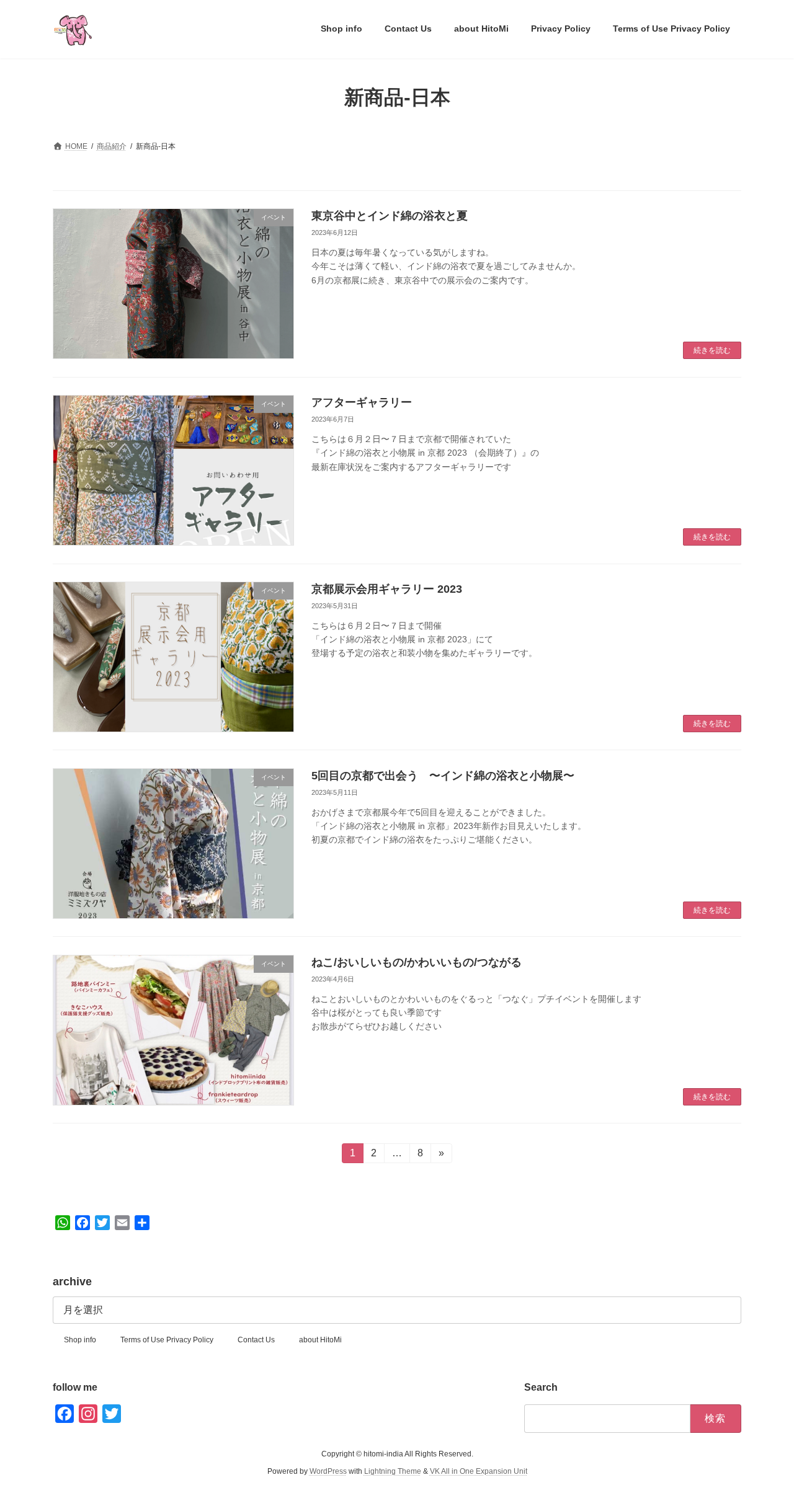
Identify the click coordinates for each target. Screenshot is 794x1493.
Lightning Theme (392, 1472)
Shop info (80, 1340)
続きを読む (712, 350)
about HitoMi (320, 1340)
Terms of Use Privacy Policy (166, 1340)
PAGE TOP (763, 1436)
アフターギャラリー (361, 402)
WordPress (328, 1472)
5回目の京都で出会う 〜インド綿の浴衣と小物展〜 (442, 775)
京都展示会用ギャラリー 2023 (386, 589)
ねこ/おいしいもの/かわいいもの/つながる (416, 962)
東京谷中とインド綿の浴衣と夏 (389, 216)
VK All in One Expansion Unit (478, 1472)
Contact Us (256, 1340)
